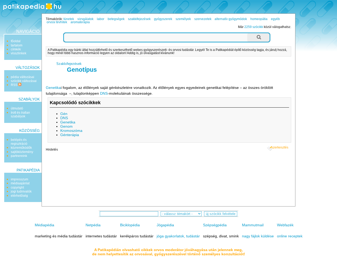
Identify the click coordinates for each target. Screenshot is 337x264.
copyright (17, 187)
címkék (16, 49)
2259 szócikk (253, 26)
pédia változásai (22, 77)
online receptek (290, 236)
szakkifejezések (139, 19)
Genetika (53, 87)
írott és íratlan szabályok (20, 114)
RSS (14, 85)
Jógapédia (165, 225)
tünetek (68, 19)
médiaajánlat (20, 183)
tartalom (16, 45)
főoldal (16, 41)
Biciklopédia (130, 225)
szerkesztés (279, 147)
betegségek (116, 19)
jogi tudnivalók (21, 191)
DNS (104, 93)
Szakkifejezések (69, 64)
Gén (63, 114)
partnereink (19, 156)
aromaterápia (80, 22)
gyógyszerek (163, 19)
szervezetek (202, 19)
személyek (183, 19)
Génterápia (69, 135)
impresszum (19, 179)
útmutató (17, 108)
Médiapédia (44, 225)
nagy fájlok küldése (258, 236)
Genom (66, 126)
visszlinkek (18, 53)
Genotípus (82, 69)
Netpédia (93, 225)
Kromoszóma (71, 130)
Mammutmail (253, 225)
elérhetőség (19, 196)
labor (100, 19)
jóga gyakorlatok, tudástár (178, 236)
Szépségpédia (215, 225)
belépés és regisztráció (19, 141)
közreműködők (21, 148)
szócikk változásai (24, 81)
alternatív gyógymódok (231, 19)
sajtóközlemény (22, 152)
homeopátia (258, 19)
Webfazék (285, 225)
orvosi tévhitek (57, 22)
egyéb (275, 19)
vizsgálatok (85, 19)
